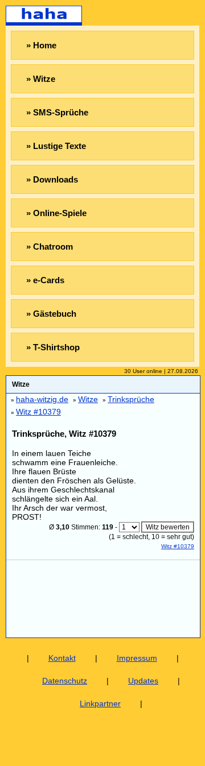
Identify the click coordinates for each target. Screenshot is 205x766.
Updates (143, 680)
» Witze (40, 79)
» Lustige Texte (56, 146)
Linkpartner (100, 703)
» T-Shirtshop (53, 347)
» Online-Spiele (56, 213)
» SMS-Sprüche (57, 112)
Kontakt (62, 658)
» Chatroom (49, 246)
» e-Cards (45, 280)
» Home (41, 45)
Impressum (137, 658)
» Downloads (52, 179)
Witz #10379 (177, 546)
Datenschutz (64, 680)
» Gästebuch (51, 313)
